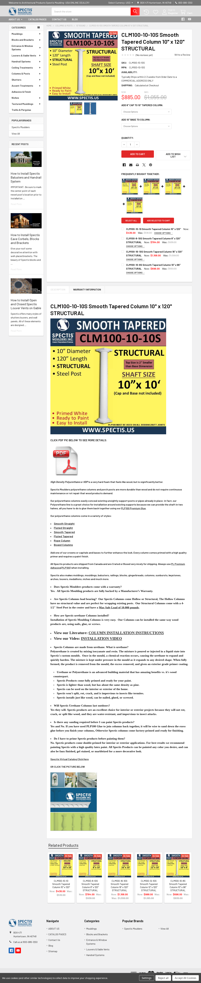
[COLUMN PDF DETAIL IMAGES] (65, 460)
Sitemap (52, 951)
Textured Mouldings (22, 103)
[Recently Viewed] (147, 12)
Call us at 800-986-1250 (25, 941)
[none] (83, 65)
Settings (147, 978)
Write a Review (182, 54)
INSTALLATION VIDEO (101, 638)
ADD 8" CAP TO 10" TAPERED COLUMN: (142, 105)
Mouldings (17, 33)
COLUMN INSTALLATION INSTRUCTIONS (126, 633)
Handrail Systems (21, 61)
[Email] (131, 165)
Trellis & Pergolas (21, 109)
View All (16, 133)
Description (58, 289)
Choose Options (162, 233)
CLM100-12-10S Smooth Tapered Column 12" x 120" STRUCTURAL (149, 885)
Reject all (163, 978)
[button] (173, 155)
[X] (144, 165)
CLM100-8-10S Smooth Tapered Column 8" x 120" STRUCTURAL (90, 885)
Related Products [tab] (63, 845)
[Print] (137, 165)
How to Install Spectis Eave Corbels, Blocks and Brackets (25, 239)
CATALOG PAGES (37, 19)
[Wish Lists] (156, 12)
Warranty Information (87, 289)
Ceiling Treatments (22, 67)
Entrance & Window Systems (22, 47)
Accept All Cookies (185, 978)
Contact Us (59, 19)
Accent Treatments (22, 85)
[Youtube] (189, 19)
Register (173, 12)
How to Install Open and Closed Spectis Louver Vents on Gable (26, 304)
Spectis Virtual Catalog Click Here (69, 759)
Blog (75, 19)
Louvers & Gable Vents (24, 55)
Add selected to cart (158, 220)
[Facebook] (183, 19)
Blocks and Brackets (23, 39)
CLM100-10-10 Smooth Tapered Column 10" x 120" (153, 228)
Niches (15, 97)
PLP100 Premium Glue (133, 508)
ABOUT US (14, 19)
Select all (131, 220)
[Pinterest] (150, 165)
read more (16, 203)
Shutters (16, 79)
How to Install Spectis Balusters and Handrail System (26, 177)
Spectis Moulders (21, 127)
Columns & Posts (21, 73)
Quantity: (127, 137)
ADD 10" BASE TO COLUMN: (135, 119)
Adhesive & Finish (21, 91)
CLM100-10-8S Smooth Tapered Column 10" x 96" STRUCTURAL (178, 885)
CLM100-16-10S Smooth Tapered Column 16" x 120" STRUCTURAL (119, 885)
